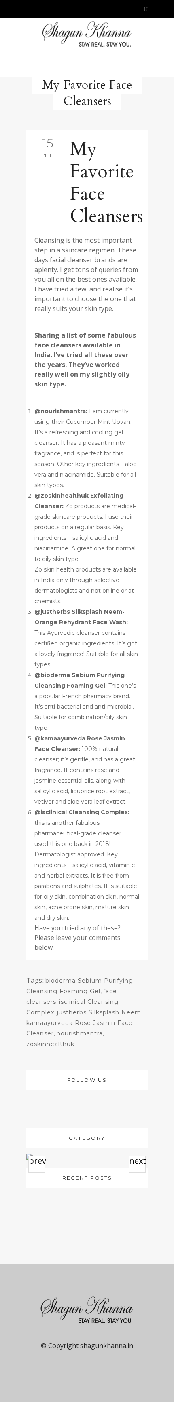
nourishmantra (80, 1033)
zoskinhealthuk (50, 1044)
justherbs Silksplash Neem (99, 1012)
